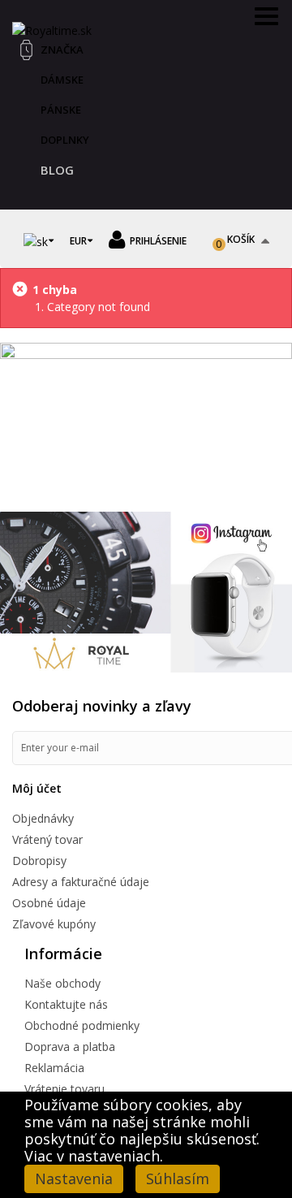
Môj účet (37, 788)
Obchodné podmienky (82, 1025)
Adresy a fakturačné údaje (80, 881)
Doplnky (65, 139)
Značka (62, 49)
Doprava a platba (69, 1046)
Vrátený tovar (47, 839)
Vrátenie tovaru (64, 1088)
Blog (57, 170)
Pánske (61, 109)
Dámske (62, 79)
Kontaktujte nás (66, 1004)
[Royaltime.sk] (52, 29)
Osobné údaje (49, 902)
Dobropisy (39, 860)
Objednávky (43, 818)
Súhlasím (177, 1178)
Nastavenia (74, 1178)
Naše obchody (62, 983)
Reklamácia (54, 1067)
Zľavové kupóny (54, 924)
